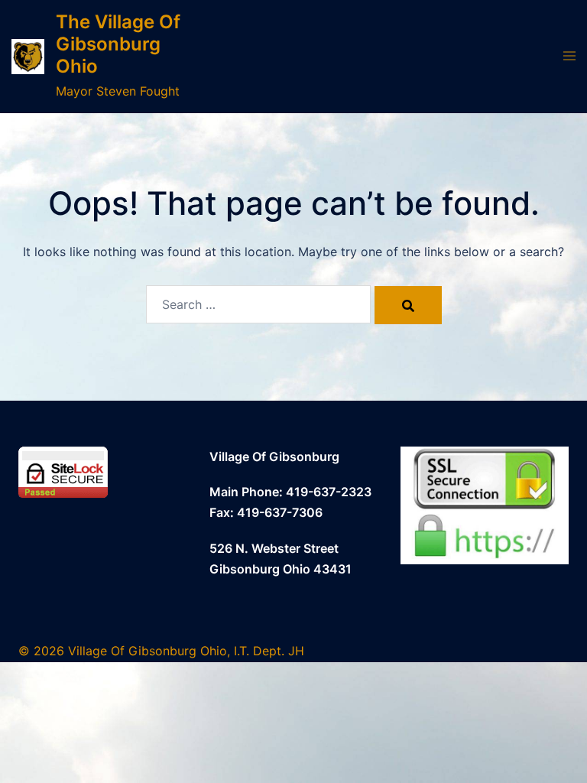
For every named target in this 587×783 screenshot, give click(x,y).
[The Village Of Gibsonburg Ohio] (27, 56)
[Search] (408, 305)
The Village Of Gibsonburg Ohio (118, 44)
